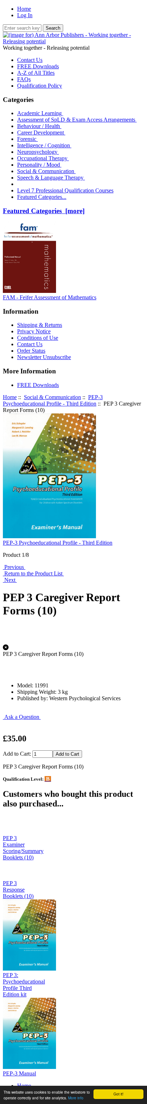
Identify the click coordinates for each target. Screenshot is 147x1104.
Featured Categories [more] (44, 211)
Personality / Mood (39, 165)
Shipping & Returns (39, 325)
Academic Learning (40, 113)
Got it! (118, 1093)
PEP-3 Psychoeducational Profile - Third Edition (53, 400)
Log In (24, 15)
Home (24, 9)
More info (75, 1097)
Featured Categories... (41, 197)
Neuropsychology (38, 152)
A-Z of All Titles (36, 73)
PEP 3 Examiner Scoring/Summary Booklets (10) (23, 847)
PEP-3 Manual (19, 1073)
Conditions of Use (37, 338)
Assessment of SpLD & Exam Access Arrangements (77, 120)
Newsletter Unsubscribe (44, 357)
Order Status (31, 351)
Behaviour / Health (39, 126)
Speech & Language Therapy (51, 178)
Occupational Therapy (43, 158)
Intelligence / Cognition (44, 145)
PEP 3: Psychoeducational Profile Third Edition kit (24, 984)
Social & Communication (52, 397)
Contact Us (29, 60)
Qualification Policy (39, 86)
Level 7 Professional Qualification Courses (65, 190)
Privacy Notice (34, 331)
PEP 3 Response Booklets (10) (18, 889)
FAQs (24, 79)
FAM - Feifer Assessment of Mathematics (49, 297)
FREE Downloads (38, 66)
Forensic (27, 139)
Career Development (41, 132)
